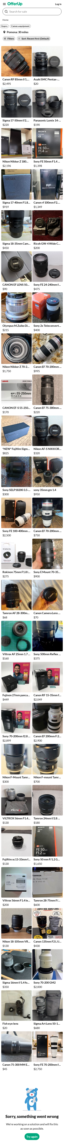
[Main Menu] (4, 4)
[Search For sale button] (6, 11)
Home (5, 20)
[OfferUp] (14, 4)
